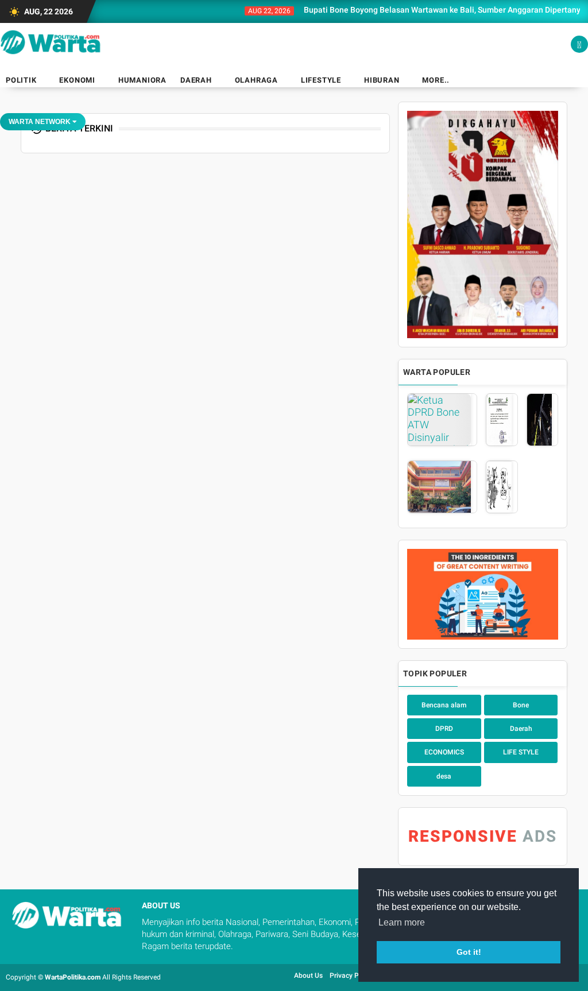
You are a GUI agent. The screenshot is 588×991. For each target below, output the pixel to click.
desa (443, 776)
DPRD (444, 729)
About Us (308, 975)
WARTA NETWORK (40, 122)
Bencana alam (443, 705)
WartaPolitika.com (72, 977)
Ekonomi (77, 80)
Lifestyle (321, 80)
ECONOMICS (444, 752)
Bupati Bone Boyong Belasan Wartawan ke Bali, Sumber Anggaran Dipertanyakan (431, 9)
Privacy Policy (351, 975)
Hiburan (382, 80)
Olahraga (256, 80)
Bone (521, 705)
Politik (21, 80)
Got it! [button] (469, 952)
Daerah (196, 80)
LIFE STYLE (521, 752)
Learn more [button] (401, 922)
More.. (436, 80)
